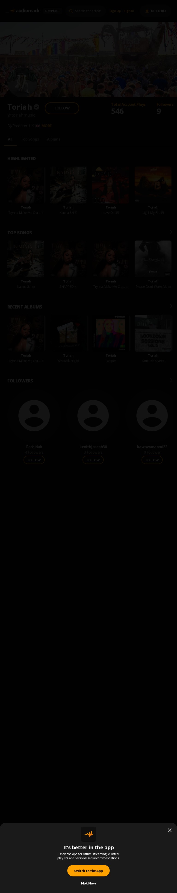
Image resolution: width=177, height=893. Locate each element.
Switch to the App (88, 870)
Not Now (88, 883)
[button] (88, 446)
